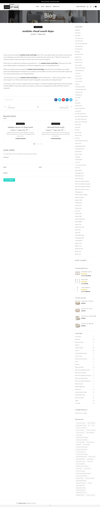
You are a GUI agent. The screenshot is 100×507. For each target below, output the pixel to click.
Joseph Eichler (78, 159)
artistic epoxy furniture (81, 425)
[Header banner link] (47, 1)
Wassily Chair (78, 243)
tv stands (90, 483)
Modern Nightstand (80, 386)
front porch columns (80, 451)
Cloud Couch (52, 20)
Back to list (38, 106)
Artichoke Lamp (79, 46)
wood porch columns (80, 490)
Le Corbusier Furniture (80, 165)
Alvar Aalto (77, 35)
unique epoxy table (80, 485)
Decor (76, 100)
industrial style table (80, 459)
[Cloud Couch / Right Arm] (77, 325)
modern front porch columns (82, 466)
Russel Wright (78, 221)
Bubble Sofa (78, 57)
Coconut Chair (78, 78)
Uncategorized (78, 240)
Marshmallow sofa (79, 175)
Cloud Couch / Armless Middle (88, 316)
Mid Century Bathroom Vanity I (82, 370)
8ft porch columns (91, 423)
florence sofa (78, 135)
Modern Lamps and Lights (81, 194)
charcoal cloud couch (55, 127)
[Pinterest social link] (63, 99)
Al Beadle (77, 30)
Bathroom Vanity (79, 342)
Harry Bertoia (78, 151)
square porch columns (81, 483)
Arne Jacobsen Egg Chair (81, 43)
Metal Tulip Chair (79, 178)
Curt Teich (77, 97)
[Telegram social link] (70, 99)
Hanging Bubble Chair (80, 146)
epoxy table (78, 444)
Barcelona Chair (79, 54)
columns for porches (91, 430)
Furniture (77, 138)
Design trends (78, 105)
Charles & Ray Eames (80, 67)
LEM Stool (77, 167)
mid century (89, 461)
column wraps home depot (82, 437)
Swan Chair (78, 229)
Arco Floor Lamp (79, 38)
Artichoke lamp (78, 49)
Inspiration (77, 157)
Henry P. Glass (78, 154)
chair (93, 425)
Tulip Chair (77, 232)
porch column (79, 468)
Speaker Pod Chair (79, 227)
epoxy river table (90, 442)
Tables (76, 400)
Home (46, 20)
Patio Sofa (77, 211)
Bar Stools (77, 51)
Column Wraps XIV (85, 287)
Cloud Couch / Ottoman (87, 301)
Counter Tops (78, 356)
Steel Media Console (86, 271)
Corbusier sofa (78, 92)
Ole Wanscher (78, 202)
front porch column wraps (82, 454)
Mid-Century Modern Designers (83, 184)
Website (5, 173)
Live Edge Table (90, 459)
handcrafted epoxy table (81, 456)
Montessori (78, 389)
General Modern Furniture (81, 140)
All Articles (77, 32)
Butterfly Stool (78, 59)
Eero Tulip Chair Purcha (80, 119)
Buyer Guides (78, 65)
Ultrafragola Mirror (79, 238)
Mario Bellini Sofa (79, 173)
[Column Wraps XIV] (77, 289)
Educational (78, 111)
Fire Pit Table (78, 132)
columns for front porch (81, 427)
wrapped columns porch (81, 492)
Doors (76, 361)
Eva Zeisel (77, 127)
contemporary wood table (81, 439)
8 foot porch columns (80, 423)
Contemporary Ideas (80, 86)
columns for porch (80, 430)
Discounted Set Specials (81, 359)
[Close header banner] (98, 1)
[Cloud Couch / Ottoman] (77, 302)
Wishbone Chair (79, 248)
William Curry (78, 246)
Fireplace (77, 364)
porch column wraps (80, 471)
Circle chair (77, 73)
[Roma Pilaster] (77, 281)
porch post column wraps (81, 475)
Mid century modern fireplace (82, 181)
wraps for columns (91, 495)
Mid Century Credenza (80, 372)
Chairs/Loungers (79, 347)
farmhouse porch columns (82, 447)
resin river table (79, 478)
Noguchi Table (78, 200)
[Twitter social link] (59, 99)
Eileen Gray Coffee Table (81, 121)
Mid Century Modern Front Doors (83, 375)
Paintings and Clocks (80, 395)
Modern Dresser (79, 383)
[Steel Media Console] (77, 274)
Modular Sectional (79, 197)
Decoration (78, 103)
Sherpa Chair (78, 224)
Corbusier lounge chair (80, 89)
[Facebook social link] (55, 99)
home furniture (92, 456)
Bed (89, 425)
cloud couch (8, 99)
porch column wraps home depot (83, 473)
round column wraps (89, 478)
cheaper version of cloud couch (20, 127)
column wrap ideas (90, 432)
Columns (77, 84)
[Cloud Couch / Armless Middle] (77, 317)
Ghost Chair (78, 143)
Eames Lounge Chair (80, 108)
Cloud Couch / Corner (86, 308)
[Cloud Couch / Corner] (77, 310)
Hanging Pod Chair (79, 148)
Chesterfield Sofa (79, 70)
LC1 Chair (77, 162)
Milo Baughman (78, 192)
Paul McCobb (78, 213)
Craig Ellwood (78, 94)
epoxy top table (86, 444)
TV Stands (77, 403)
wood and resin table (80, 487)
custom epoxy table (80, 442)
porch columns (87, 468)
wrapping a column (80, 495)
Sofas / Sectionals (79, 397)
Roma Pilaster (84, 279)
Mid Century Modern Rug (81, 378)
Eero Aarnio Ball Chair (80, 113)
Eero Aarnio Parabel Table (81, 116)
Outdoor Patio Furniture (81, 392)
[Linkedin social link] (67, 99)
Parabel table (78, 208)
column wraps (79, 435)
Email (40, 167)
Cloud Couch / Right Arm (87, 323)
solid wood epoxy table (81, 480)
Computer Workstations (81, 353)
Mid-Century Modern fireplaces (82, 186)
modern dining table (80, 463)
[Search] (87, 6)
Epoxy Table (78, 124)
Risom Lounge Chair (80, 219)
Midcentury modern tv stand (82, 189)
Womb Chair (78, 251)
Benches (77, 345)
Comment (6, 157)
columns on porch (80, 432)
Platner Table (78, 216)
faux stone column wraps (81, 449)
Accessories (78, 336)
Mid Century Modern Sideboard (82, 381)
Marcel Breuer (78, 170)
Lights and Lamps (79, 367)
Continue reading (20, 138)
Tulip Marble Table (79, 235)
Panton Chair (78, 205)
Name (5, 167)
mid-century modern (80, 461)
